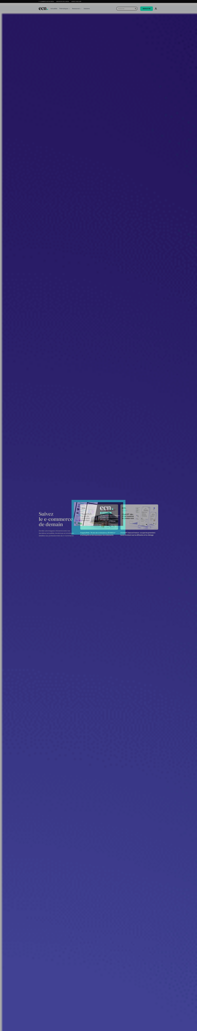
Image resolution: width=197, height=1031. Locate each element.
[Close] (123, 499)
